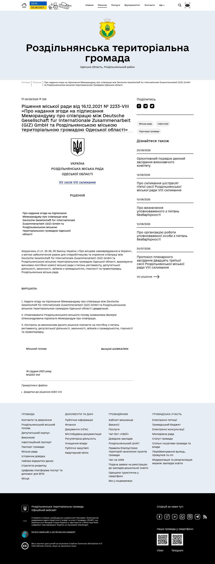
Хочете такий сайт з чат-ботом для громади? (53, 532)
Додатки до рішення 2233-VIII (43, 391)
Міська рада (145, 124)
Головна (26, 82)
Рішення (37, 82)
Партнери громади (149, 131)
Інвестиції (163, 124)
